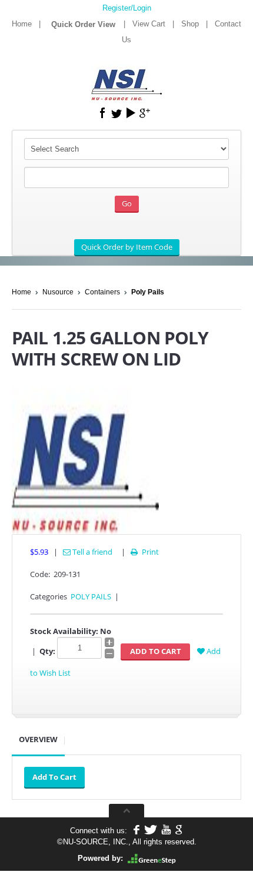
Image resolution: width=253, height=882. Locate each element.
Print (145, 551)
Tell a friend (91, 551)
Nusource (58, 292)
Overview (38, 739)
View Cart (148, 23)
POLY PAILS (91, 596)
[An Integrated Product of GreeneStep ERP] (152, 858)
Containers (102, 292)
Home (22, 23)
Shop (190, 23)
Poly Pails (147, 292)
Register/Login (126, 8)
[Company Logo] (126, 77)
